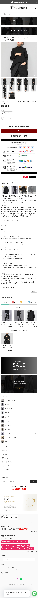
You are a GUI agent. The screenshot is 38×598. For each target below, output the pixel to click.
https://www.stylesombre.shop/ (10, 249)
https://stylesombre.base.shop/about (13, 258)
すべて (5, 302)
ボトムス (7, 433)
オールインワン (9, 425)
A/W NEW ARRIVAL (10, 400)
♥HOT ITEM (8, 408)
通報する (34, 291)
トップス (7, 417)
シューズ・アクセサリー (11, 437)
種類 (2, 110)
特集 (6, 442)
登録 (33, 481)
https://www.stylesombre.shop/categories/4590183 (16, 244)
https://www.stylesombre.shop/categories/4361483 (16, 238)
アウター (7, 413)
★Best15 (7, 404)
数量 (2, 117)
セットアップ (8, 429)
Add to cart (19, 131)
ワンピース (8, 421)
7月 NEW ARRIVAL (10, 446)
